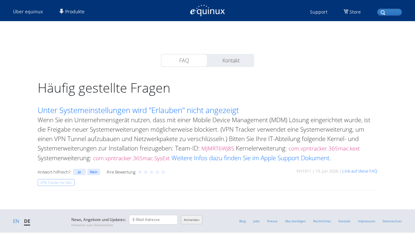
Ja (79, 171)
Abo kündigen (295, 221)
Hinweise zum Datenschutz (92, 225)
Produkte (74, 11)
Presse (272, 221)
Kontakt (231, 60)
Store (355, 12)
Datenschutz (392, 221)
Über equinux (28, 11)
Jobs (256, 221)
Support (318, 12)
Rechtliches (322, 221)
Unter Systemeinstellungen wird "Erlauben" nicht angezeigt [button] (138, 110)
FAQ (184, 60)
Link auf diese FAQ (359, 171)
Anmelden (191, 219)
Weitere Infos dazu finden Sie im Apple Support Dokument (250, 157)
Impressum (366, 221)
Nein (94, 171)
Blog (242, 221)
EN (16, 221)
